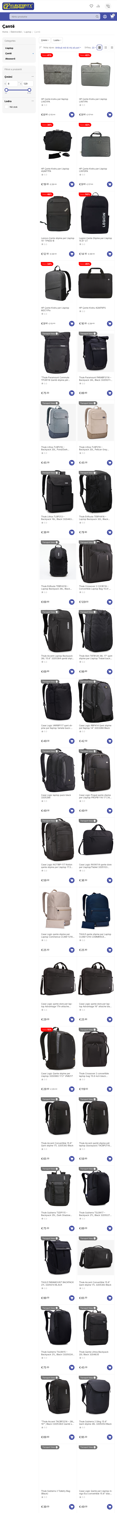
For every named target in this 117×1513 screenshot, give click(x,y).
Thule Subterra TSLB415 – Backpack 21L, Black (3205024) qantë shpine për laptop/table (57, 1353)
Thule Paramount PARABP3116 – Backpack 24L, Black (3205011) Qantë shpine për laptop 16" (95, 378)
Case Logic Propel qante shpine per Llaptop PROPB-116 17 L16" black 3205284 (95, 796)
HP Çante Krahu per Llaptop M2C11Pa (55, 309)
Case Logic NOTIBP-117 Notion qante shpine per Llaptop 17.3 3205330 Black (56, 866)
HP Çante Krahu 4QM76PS (92, 308)
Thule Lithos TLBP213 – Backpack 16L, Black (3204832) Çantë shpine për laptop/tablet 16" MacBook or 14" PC (57, 518)
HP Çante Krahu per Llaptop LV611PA (93, 100)
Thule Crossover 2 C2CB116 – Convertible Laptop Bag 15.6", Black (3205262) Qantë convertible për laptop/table (95, 587)
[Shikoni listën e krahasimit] (98, 6)
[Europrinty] (18, 6)
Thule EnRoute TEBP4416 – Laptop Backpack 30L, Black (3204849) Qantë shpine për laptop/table (93, 518)
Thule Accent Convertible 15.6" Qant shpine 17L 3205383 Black (57, 1144)
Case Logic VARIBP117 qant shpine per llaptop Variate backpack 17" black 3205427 (56, 726)
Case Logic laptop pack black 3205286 (56, 796)
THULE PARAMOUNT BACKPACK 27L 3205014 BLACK (57, 1283)
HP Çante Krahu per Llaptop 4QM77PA (55, 169)
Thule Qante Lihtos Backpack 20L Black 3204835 (93, 1353)
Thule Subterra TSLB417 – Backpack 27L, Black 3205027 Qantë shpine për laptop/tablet (94, 1214)
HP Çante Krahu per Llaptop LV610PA (93, 169)
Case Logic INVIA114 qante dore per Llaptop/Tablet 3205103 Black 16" (95, 866)
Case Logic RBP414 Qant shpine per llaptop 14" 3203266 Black (95, 726)
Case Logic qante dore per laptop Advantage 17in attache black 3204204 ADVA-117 (56, 1005)
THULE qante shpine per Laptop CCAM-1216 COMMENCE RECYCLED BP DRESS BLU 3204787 (95, 935)
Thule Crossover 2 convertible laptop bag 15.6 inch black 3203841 (94, 1074)
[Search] (97, 17)
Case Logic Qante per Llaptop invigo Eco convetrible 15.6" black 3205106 (95, 1492)
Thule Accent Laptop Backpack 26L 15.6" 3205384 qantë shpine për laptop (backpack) (57, 657)
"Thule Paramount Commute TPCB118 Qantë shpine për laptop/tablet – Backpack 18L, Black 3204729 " (56, 378)
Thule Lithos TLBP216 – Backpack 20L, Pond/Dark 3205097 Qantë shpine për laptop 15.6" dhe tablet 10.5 (57, 448)
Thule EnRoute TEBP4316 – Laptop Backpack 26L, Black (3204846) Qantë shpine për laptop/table (55, 587)
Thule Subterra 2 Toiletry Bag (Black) (55, 1492)
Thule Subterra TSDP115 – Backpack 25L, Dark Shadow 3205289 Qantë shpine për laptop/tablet (55, 1214)
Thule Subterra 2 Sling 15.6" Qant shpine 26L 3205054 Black (95, 1422)
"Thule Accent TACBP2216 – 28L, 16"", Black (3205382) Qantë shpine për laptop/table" (57, 1422)
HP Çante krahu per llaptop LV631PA (54, 100)
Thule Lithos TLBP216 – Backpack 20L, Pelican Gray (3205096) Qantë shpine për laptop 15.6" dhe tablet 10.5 (95, 448)
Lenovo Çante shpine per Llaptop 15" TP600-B (57, 239)
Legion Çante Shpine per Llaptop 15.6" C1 (95, 239)
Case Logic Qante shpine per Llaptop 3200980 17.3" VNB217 (57, 1074)
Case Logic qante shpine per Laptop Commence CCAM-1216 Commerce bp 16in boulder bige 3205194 (57, 935)
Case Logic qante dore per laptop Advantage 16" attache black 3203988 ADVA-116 (95, 1005)
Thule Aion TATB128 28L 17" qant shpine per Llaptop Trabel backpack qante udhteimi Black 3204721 (95, 657)
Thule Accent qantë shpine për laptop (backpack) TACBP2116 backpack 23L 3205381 (94, 1144)
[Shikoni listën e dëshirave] (91, 6)
